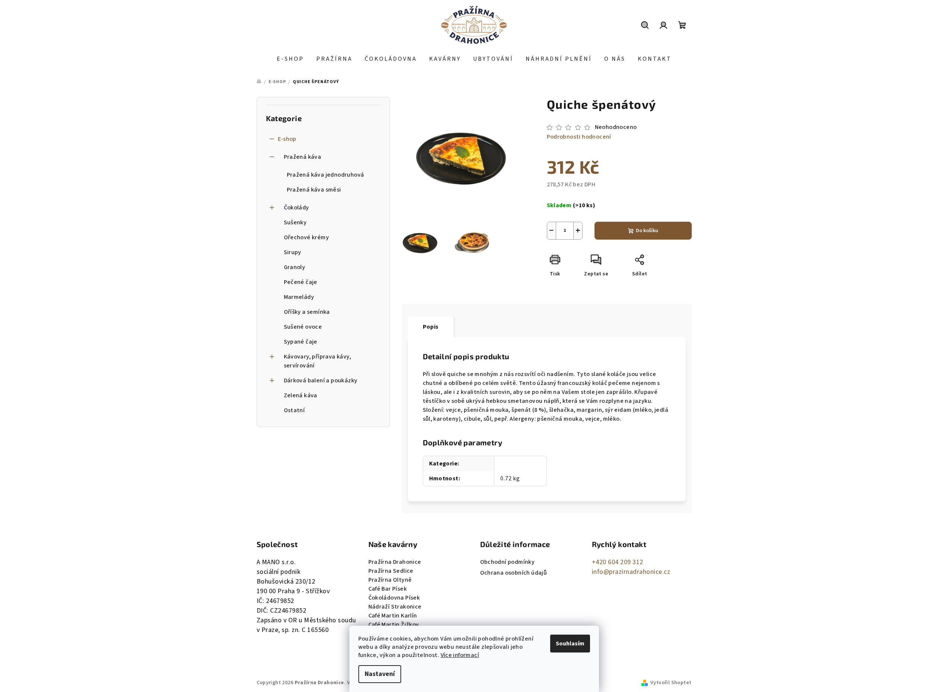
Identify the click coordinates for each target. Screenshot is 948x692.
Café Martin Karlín (392, 616)
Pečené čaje (300, 282)
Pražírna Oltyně (390, 580)
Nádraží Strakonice (395, 607)
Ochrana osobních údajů (513, 573)
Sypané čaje (300, 342)
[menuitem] (290, 59)
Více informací (460, 655)
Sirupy (292, 252)
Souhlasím (570, 643)
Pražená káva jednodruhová (325, 175)
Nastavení (380, 674)
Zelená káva (300, 395)
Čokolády (296, 207)
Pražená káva (302, 157)
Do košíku (647, 230)
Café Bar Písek (387, 589)
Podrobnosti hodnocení (579, 137)
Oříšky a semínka (307, 312)
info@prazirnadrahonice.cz (631, 571)
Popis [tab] (431, 327)
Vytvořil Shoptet (670, 682)
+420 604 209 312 (617, 562)
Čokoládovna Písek (394, 598)
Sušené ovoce (303, 327)
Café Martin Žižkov (393, 624)
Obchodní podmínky (507, 562)
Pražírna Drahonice (394, 562)
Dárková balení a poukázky (321, 380)
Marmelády (299, 297)
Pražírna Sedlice (390, 571)
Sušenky (295, 222)
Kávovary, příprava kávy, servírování (317, 361)
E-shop (287, 139)
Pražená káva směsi (314, 190)
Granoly (294, 267)
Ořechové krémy (306, 237)
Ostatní (294, 410)
